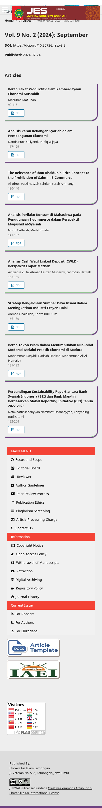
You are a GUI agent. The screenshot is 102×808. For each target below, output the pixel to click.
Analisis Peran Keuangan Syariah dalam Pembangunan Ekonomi (40, 133)
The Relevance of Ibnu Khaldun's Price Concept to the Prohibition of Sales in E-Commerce (48, 175)
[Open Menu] (4, 9)
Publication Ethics (29, 502)
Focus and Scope (28, 459)
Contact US (23, 528)
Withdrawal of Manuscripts (37, 562)
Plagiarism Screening (32, 511)
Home (9, 20)
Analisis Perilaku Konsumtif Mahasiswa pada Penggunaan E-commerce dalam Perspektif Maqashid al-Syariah (44, 219)
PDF (18, 113)
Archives (25, 20)
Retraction (24, 571)
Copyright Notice (29, 545)
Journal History (27, 596)
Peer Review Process (32, 494)
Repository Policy (29, 588)
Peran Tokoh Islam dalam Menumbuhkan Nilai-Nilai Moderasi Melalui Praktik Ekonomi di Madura (50, 347)
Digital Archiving (28, 579)
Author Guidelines (30, 485)
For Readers (24, 614)
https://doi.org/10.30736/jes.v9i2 (39, 45)
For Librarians (25, 631)
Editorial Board (27, 468)
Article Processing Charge (36, 519)
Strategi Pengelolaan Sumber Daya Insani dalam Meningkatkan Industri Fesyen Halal (47, 305)
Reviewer (24, 476)
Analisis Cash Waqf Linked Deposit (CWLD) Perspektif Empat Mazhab (43, 263)
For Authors (24, 622)
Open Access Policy (30, 554)
